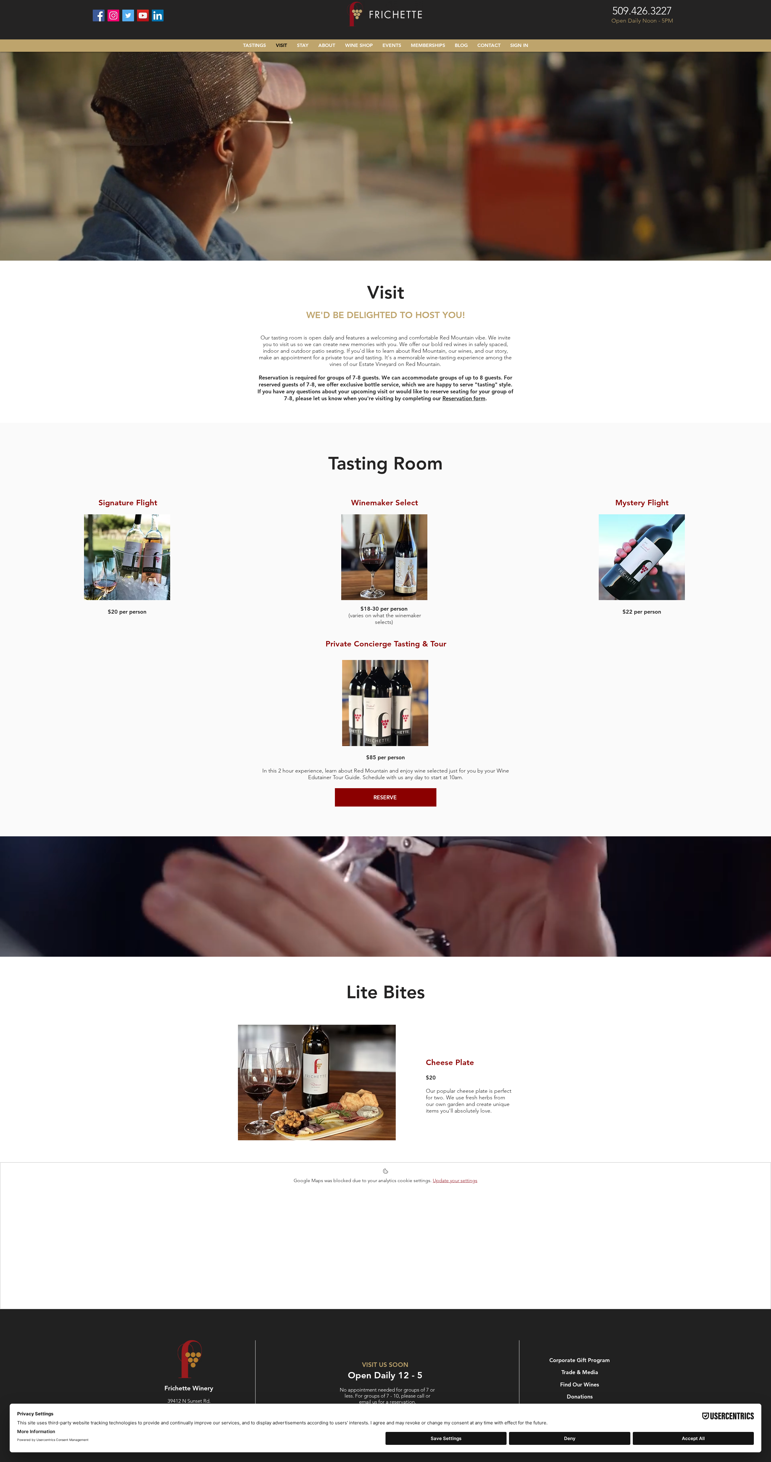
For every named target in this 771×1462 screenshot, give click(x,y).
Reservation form (463, 398)
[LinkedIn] (158, 15)
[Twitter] (128, 15)
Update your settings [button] (455, 1180)
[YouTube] (143, 15)
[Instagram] (113, 15)
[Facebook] (99, 15)
